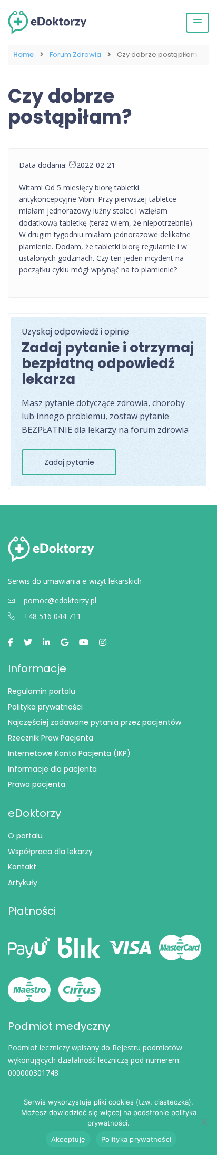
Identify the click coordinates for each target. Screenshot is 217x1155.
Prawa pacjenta (36, 784)
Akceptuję (68, 1139)
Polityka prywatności (45, 707)
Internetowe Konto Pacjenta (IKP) (69, 753)
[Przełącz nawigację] (197, 23)
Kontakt (22, 867)
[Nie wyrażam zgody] (204, 1122)
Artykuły (22, 882)
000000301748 (33, 1073)
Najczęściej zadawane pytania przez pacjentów (94, 722)
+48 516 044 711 (52, 616)
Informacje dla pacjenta (52, 769)
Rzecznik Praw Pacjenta (50, 738)
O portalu (25, 835)
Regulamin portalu (41, 691)
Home (23, 54)
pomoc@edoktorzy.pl (60, 600)
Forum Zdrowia (75, 54)
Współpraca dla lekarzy (50, 851)
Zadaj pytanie (69, 462)
